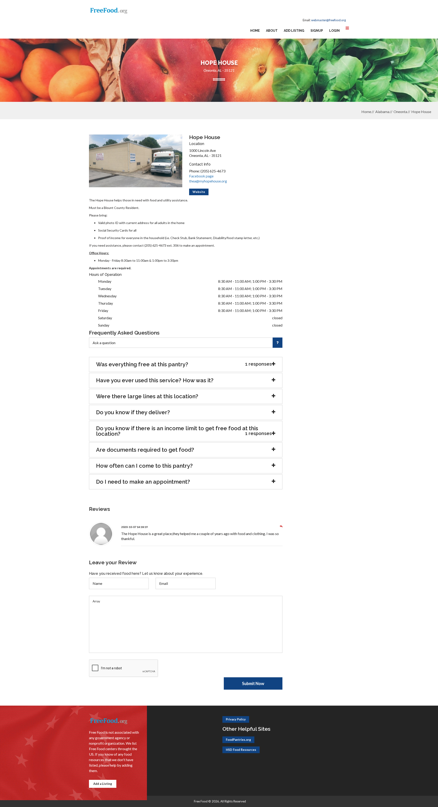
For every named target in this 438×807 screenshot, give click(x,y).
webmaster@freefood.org (328, 20)
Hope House (421, 111)
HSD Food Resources (241, 750)
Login (334, 30)
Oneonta (400, 111)
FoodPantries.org (238, 739)
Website (199, 192)
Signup (316, 30)
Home (255, 30)
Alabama (382, 111)
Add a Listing (102, 784)
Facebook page (201, 176)
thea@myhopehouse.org (208, 181)
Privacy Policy (236, 719)
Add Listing (294, 30)
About (272, 30)
